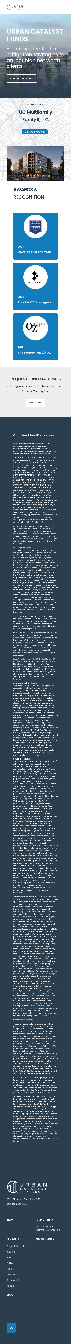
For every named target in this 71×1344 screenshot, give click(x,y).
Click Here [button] (35, 402)
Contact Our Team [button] (22, 78)
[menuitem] (20, 1221)
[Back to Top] (11, 1328)
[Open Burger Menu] (62, 7)
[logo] (27, 1187)
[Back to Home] (15, 7)
